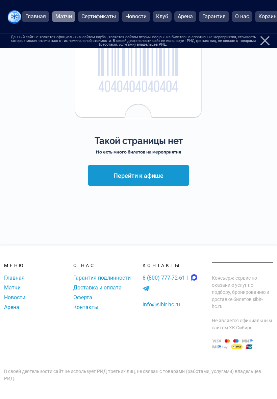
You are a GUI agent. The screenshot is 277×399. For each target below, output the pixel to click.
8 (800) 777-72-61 (164, 278)
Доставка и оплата (97, 287)
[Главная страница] (14, 16)
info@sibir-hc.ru (161, 304)
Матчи (12, 287)
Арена (11, 307)
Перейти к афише (138, 175)
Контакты (85, 307)
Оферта (82, 297)
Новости (14, 297)
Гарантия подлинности (102, 278)
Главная (14, 278)
